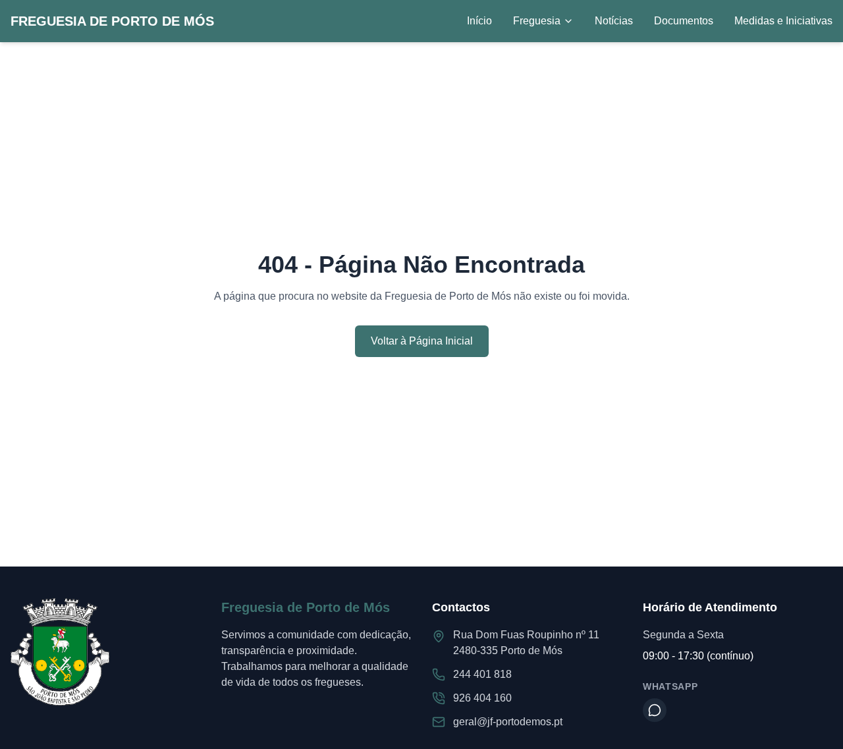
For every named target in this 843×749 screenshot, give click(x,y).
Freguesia (536, 20)
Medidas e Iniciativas (783, 20)
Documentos (683, 20)
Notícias (614, 20)
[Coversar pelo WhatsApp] (654, 710)
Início (479, 20)
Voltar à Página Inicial (422, 341)
